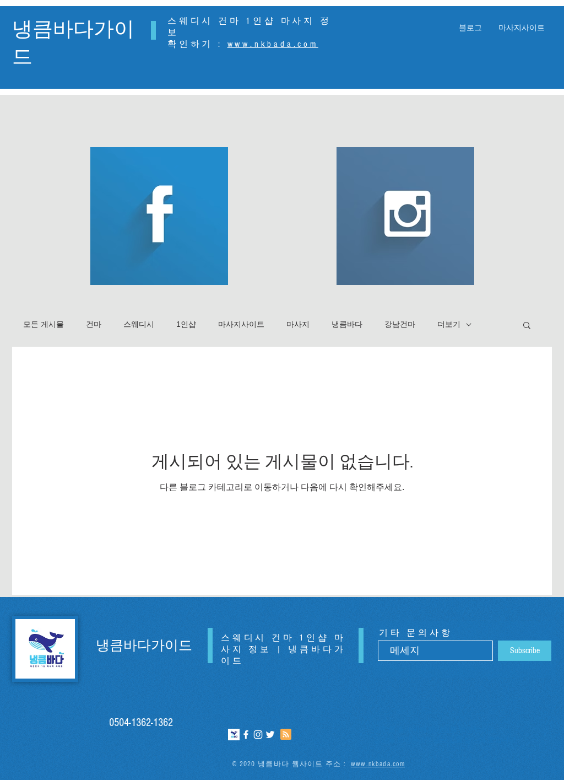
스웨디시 (138, 324)
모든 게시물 (43, 324)
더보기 (448, 324)
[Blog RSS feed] (285, 735)
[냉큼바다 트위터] (270, 734)
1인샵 (186, 324)
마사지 (298, 324)
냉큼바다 (347, 324)
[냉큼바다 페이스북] (246, 734)
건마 (93, 324)
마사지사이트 (241, 324)
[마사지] (234, 734)
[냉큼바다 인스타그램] (258, 734)
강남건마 (399, 324)
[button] (527, 326)
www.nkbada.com (272, 44)
